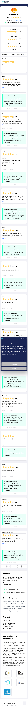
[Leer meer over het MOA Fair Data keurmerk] (21, 673)
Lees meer (4, 87)
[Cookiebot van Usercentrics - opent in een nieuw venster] (21, 338)
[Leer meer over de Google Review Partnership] (21, 683)
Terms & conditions (11, 703)
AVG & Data (14, 702)
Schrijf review (17, 20)
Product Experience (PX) (17, 653)
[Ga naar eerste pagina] (7, 566)
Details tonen (21, 360)
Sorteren (13, 54)
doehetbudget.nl (9, 626)
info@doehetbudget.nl (10, 623)
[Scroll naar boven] (24, 703)
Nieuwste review (20, 54)
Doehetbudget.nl (14, 14)
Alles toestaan (14, 364)
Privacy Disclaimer (6, 702)
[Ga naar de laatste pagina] (21, 566)
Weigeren (14, 368)
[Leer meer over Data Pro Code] (7, 673)
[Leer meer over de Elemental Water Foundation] (7, 692)
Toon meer (14, 49)
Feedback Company (13, 705)
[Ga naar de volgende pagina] (18, 566)
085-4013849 (8, 625)
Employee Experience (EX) (9, 655)
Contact (3, 703)
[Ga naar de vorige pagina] (10, 566)
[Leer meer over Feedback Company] (7, 683)
